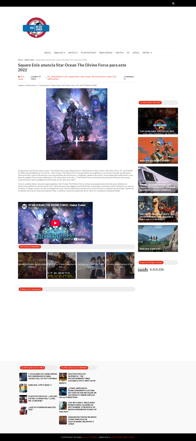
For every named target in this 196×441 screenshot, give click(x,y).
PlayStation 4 (57, 76)
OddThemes (117, 437)
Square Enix (74, 76)
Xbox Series (105, 53)
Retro (146, 53)
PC (128, 53)
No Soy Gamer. (90, 437)
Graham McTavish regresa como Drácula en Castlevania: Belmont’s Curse (82, 420)
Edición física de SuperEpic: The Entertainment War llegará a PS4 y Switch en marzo (157, 217)
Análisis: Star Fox (150, 249)
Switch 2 (73, 53)
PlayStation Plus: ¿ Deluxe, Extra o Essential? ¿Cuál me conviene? (42, 398)
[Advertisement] (158, 77)
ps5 (66, 76)
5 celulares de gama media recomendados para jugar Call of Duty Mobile (42, 376)
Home (20, 60)
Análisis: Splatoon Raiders (155, 161)
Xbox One (112, 76)
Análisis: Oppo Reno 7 (40, 385)
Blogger (130, 437)
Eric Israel (21, 77)
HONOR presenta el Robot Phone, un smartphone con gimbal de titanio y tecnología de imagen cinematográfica (157, 186)
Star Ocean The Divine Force (94, 76)
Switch (120, 53)
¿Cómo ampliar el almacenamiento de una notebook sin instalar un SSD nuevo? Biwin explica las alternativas (77, 392)
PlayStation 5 (88, 53)
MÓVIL (136, 53)
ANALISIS (58, 53)
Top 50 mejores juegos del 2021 (157, 131)
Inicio (47, 53)
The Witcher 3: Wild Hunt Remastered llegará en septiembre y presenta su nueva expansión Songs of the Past (78, 407)
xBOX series (29, 60)
